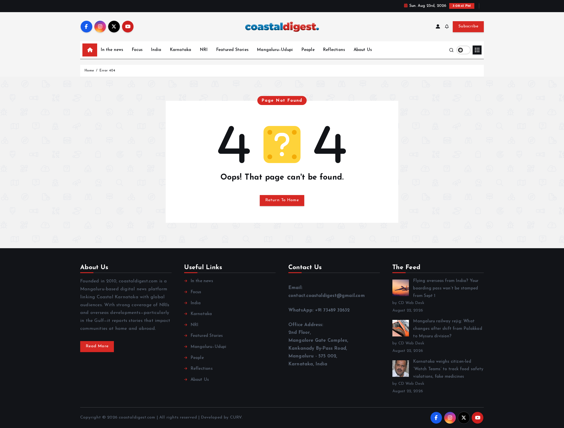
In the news (112, 50)
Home (89, 70)
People (308, 50)
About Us (363, 50)
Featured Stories (232, 50)
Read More (97, 346)
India (156, 50)
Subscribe (468, 26)
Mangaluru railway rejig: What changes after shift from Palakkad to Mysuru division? (447, 328)
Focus (137, 50)
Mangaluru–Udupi (275, 50)
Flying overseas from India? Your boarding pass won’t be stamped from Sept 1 (446, 288)
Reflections (334, 50)
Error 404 (107, 70)
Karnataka (180, 50)
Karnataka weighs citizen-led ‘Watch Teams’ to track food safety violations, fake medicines (448, 369)
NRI (204, 50)
